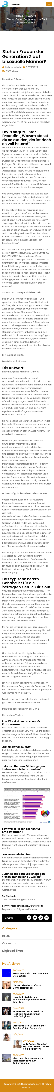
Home (19, 15)
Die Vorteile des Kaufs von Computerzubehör (27, 986)
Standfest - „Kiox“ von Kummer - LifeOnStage (30, 974)
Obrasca (9, 943)
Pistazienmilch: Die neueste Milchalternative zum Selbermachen (28, 1061)
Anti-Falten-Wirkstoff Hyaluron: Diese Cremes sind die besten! (36, 1046)
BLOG (31, 15)
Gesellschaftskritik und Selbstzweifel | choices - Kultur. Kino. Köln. (30, 1000)
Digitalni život (12, 951)
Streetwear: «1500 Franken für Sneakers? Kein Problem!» (29, 1026)
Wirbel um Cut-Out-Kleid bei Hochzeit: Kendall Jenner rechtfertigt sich (28, 1014)
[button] (49, 4)
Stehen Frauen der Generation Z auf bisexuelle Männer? (27, 21)
